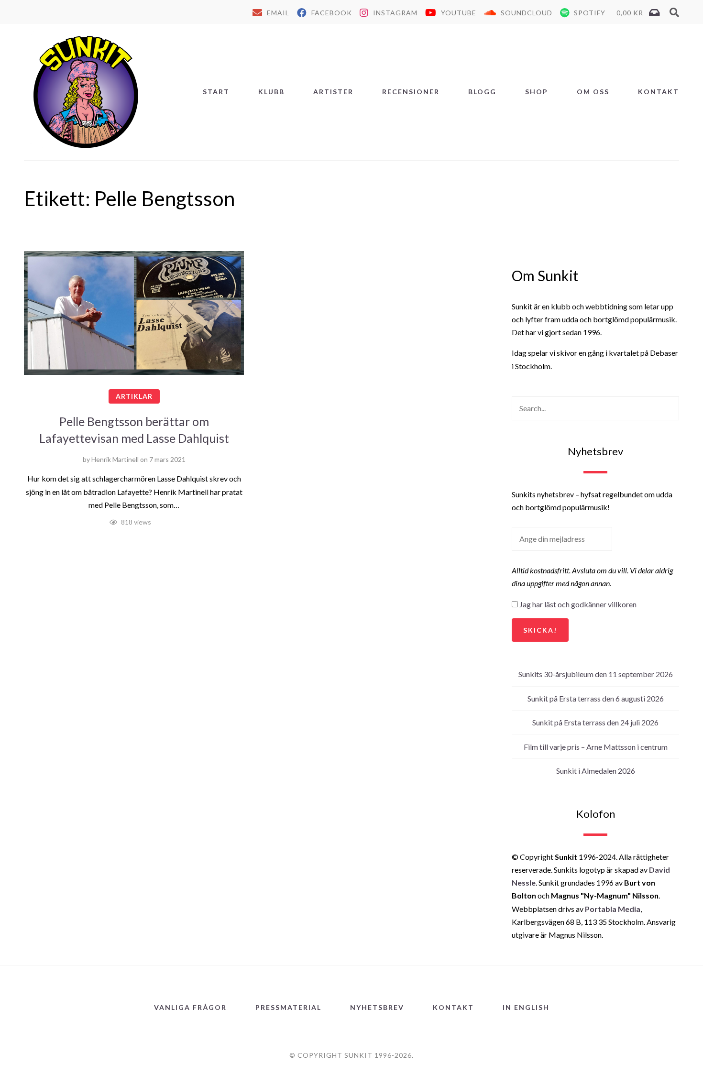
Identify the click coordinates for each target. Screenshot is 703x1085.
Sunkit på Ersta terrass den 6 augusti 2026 (595, 698)
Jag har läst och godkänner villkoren (578, 604)
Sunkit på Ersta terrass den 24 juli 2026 (595, 722)
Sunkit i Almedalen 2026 (595, 770)
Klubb (271, 92)
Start (216, 92)
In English (526, 1007)
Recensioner (410, 92)
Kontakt (658, 92)
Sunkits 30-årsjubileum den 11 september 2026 (595, 674)
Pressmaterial (288, 1007)
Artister (333, 92)
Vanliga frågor (190, 1007)
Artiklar (134, 396)
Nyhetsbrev (377, 1007)
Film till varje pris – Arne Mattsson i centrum (596, 746)
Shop (536, 92)
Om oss (593, 92)
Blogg (482, 92)
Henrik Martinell (115, 459)
